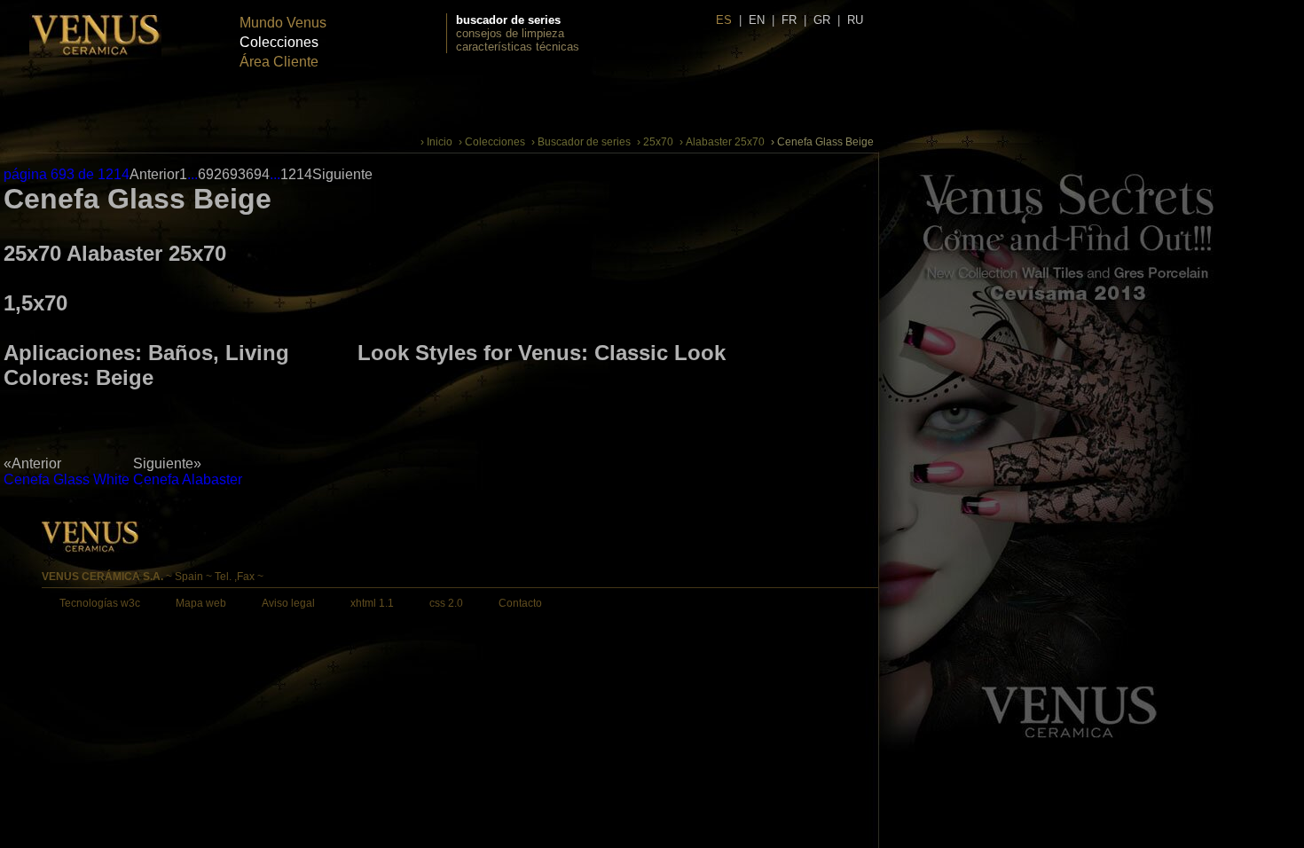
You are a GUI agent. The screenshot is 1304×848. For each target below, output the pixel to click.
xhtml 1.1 (372, 603)
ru (855, 20)
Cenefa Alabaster (187, 479)
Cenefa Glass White (67, 479)
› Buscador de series (581, 142)
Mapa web (201, 603)
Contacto (520, 603)
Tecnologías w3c (99, 603)
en (757, 20)
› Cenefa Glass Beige (822, 142)
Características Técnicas (517, 46)
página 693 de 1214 (67, 174)
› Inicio (436, 142)
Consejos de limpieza (510, 33)
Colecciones (279, 42)
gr (821, 20)
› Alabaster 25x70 (722, 142)
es (724, 20)
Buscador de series (508, 20)
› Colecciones (492, 142)
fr (789, 20)
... (192, 174)
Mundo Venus (283, 22)
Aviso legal (288, 603)
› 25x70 (655, 142)
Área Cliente (279, 61)
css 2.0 (446, 603)
